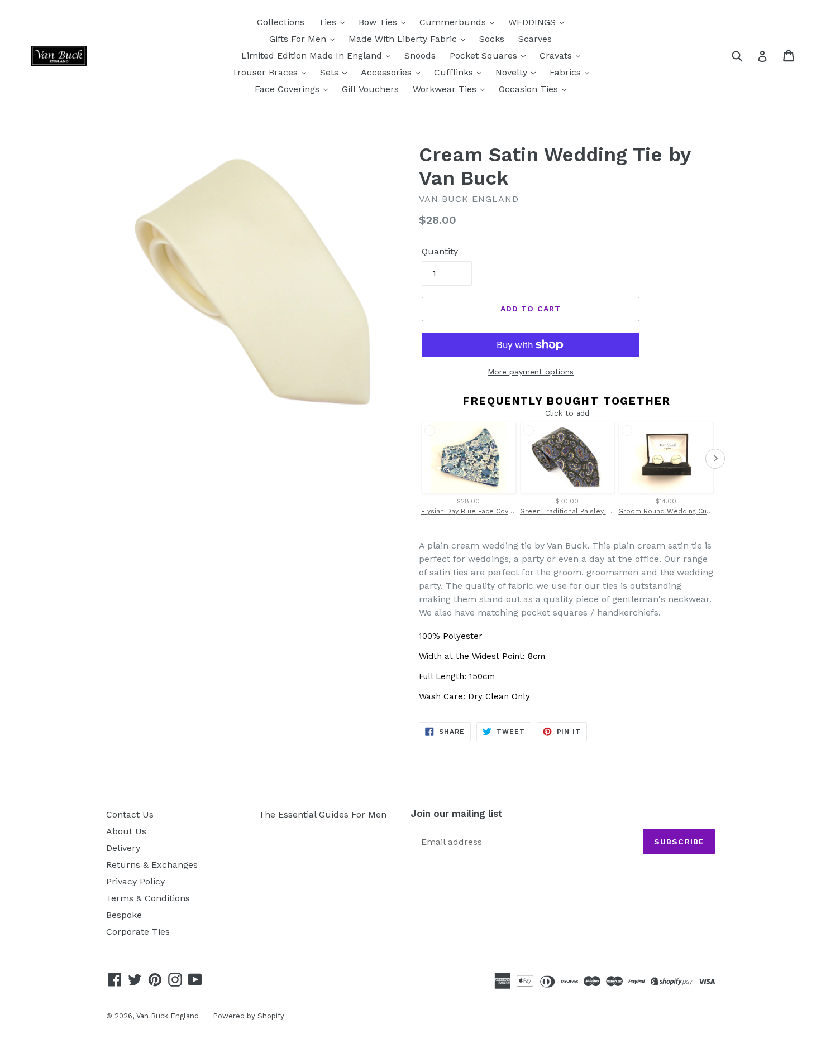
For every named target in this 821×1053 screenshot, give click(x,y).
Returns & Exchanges (152, 864)
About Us (126, 831)
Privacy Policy (135, 881)
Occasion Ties (530, 89)
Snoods (420, 55)
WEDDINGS (533, 22)
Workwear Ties (446, 89)
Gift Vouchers (370, 89)
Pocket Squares (485, 55)
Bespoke (124, 915)
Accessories (387, 72)
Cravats (557, 55)
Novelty (512, 72)
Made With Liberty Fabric (404, 38)
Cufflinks (455, 72)
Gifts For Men (299, 38)
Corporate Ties (138, 931)
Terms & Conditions (148, 898)
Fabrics (567, 72)
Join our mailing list (456, 813)
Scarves (535, 38)
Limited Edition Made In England (313, 55)
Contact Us (130, 814)
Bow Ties (379, 22)
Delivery (123, 848)
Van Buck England (167, 1016)
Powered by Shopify (248, 1016)
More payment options (531, 371)
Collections (280, 22)
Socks (491, 38)
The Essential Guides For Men (322, 814)
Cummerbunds (454, 22)
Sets (330, 72)
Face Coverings (288, 89)
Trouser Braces (266, 72)
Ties (328, 22)
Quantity (440, 251)
